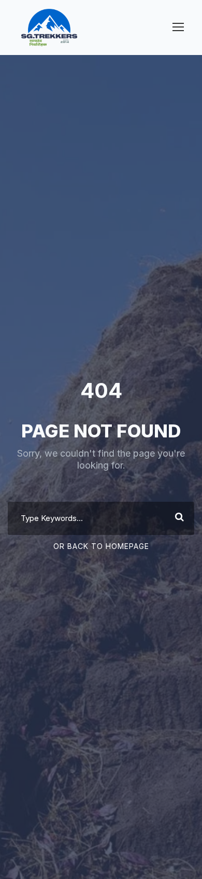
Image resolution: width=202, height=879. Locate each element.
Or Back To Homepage (101, 546)
